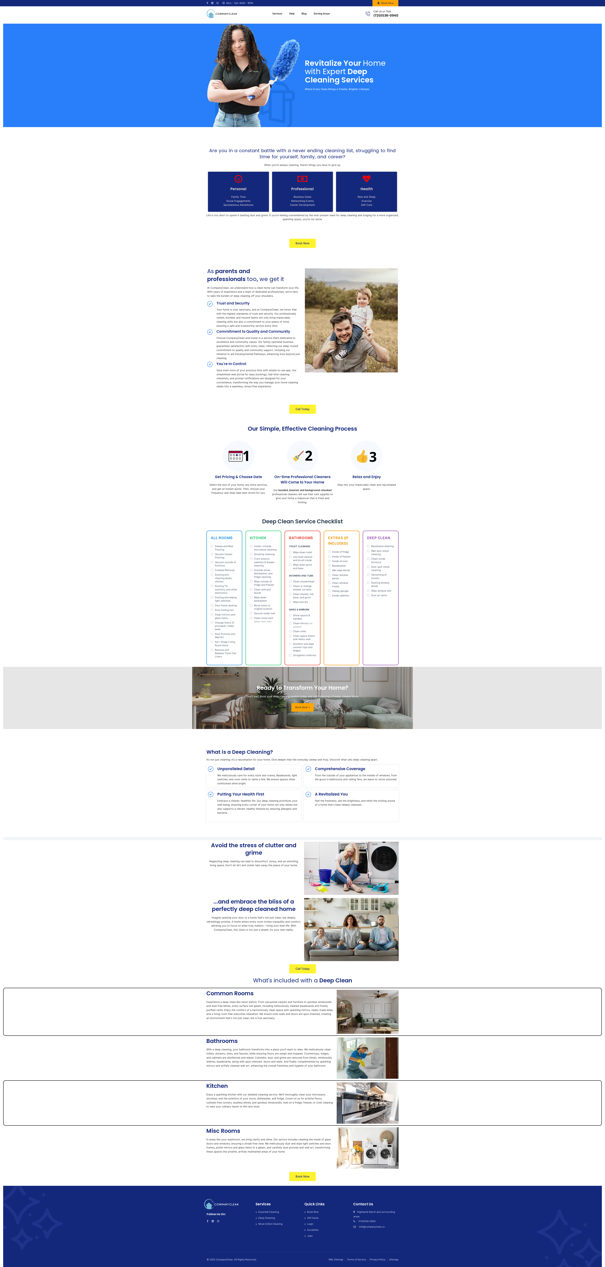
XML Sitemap (335, 1259)
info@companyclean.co (372, 1226)
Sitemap (393, 1259)
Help (291, 13)
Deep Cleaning (266, 1217)
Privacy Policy (377, 1259)
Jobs (310, 1235)
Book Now (387, 3)
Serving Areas (322, 13)
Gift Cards (313, 1217)
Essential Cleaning (268, 1211)
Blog (304, 13)
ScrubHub (312, 1229)
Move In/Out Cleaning (270, 1223)
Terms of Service (356, 1259)
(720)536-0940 (385, 15)
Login (310, 1223)
